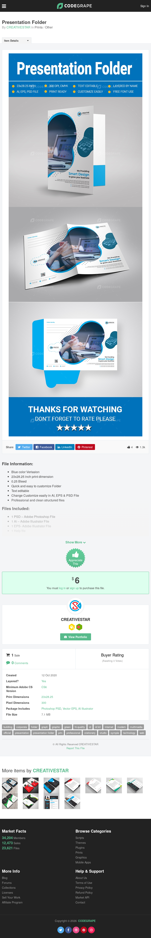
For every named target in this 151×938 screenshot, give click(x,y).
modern (121, 727)
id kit (98, 727)
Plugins (80, 847)
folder (34, 727)
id (90, 727)
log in (62, 588)
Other (49, 27)
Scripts (80, 838)
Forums (7, 883)
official (7, 733)
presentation (22, 733)
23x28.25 (47, 697)
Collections (9, 888)
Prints (39, 27)
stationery (90, 733)
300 (43, 703)
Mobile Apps (83, 862)
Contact (80, 902)
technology (129, 733)
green (67, 727)
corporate (21, 727)
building (8, 727)
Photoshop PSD (51, 708)
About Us (81, 878)
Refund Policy (84, 892)
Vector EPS (70, 708)
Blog (4, 878)
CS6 (44, 687)
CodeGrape (87, 921)
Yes (43, 681)
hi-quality (80, 727)
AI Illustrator (85, 708)
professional (73, 733)
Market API (82, 897)
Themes (81, 843)
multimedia (136, 727)
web (142, 733)
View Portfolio (77, 637)
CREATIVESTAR (18, 27)
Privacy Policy (84, 888)
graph (44, 727)
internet (109, 727)
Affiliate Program (12, 902)
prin (60, 733)
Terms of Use (84, 883)
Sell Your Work (11, 897)
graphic (56, 727)
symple (115, 733)
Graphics (81, 857)
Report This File (75, 748)
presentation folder (43, 733)
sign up (74, 588)
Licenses (7, 892)
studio (103, 733)
